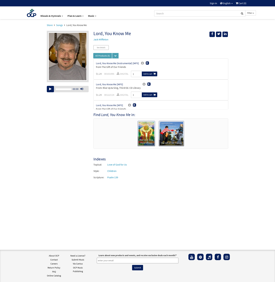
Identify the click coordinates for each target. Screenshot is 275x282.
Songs (59, 25)
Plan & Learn (74, 15)
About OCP (54, 255)
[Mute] (82, 89)
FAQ (54, 271)
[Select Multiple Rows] (115, 55)
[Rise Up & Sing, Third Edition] (146, 133)
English (226, 3)
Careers (54, 263)
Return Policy (54, 267)
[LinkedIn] (225, 34)
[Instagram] (226, 257)
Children (111, 171)
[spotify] (200, 257)
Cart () (242, 3)
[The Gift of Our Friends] (171, 133)
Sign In (213, 3)
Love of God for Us (117, 164)
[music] (209, 257)
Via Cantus (78, 263)
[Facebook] (218, 257)
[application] (68, 89)
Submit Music (78, 259)
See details (101, 47)
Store (50, 25)
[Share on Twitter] (218, 34)
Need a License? (77, 255)
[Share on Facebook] (212, 34)
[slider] (83, 92)
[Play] (50, 89)
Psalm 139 (112, 177)
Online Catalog (54, 275)
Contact (54, 259)
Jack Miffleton (100, 39)
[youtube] (191, 257)
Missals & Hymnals (50, 15)
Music (91, 15)
